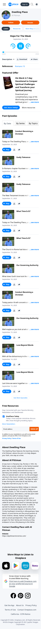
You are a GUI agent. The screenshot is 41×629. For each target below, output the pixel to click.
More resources (28, 107)
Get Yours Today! (11, 107)
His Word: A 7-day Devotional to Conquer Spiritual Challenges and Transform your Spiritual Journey (26, 84)
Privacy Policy (31, 605)
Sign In (25, 4)
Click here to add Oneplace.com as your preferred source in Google (23, 583)
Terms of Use (10, 610)
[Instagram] (28, 595)
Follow (10, 22)
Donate (30, 23)
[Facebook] (13, 595)
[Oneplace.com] (13, 4)
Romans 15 (20, 66)
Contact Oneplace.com (26, 610)
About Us (20, 605)
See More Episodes (20, 398)
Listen (5, 29)
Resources (17, 29)
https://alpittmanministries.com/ (14, 536)
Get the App (9, 605)
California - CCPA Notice (20, 614)
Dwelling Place (20, 12)
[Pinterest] (20, 595)
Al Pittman (16, 15)
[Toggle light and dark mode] (37, 4)
